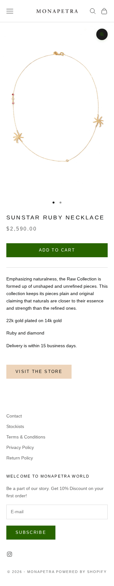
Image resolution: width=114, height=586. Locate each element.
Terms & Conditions (25, 436)
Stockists (15, 426)
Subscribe (31, 532)
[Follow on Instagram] (9, 554)
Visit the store (39, 371)
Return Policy (19, 457)
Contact (14, 415)
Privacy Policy (20, 447)
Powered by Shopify (81, 572)
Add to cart (57, 250)
